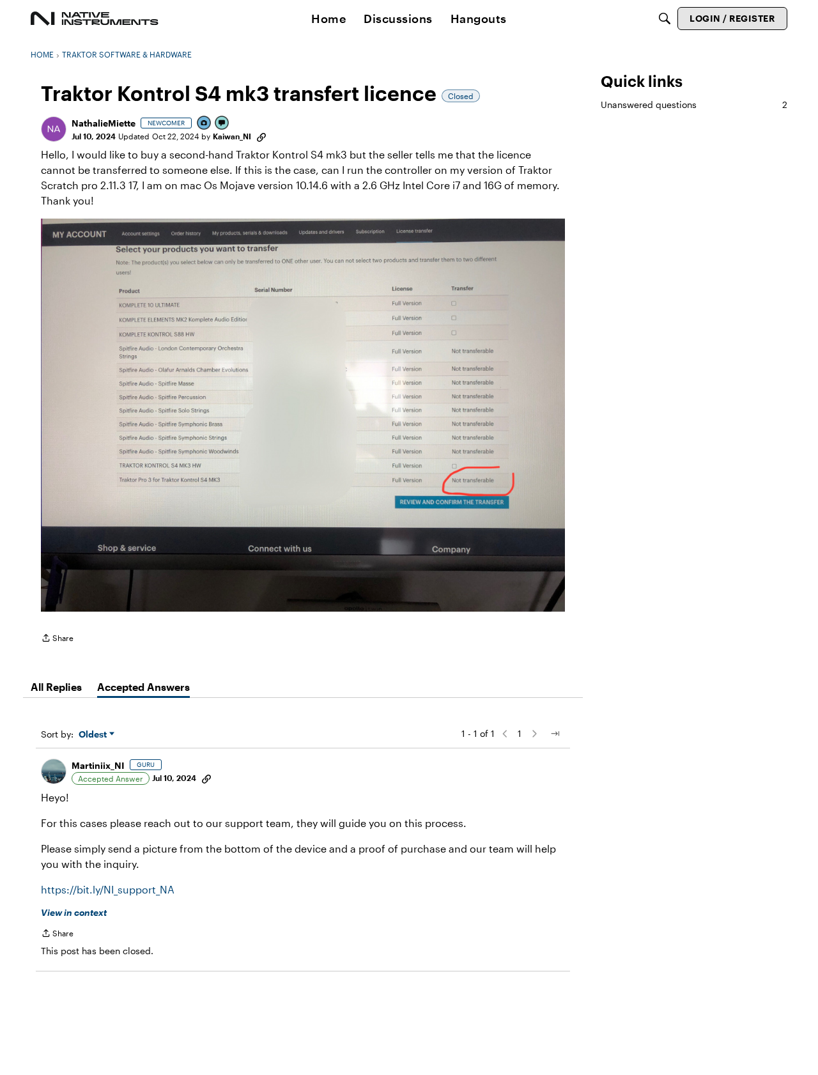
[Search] (664, 18)
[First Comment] (222, 124)
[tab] (56, 687)
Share (57, 639)
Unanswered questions (694, 104)
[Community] (94, 19)
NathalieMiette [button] (103, 123)
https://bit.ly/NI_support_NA (107, 889)
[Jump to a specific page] (554, 733)
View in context (74, 912)
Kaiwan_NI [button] (232, 136)
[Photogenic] (204, 124)
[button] (53, 129)
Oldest (94, 735)
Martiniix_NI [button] (98, 765)
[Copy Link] (261, 136)
